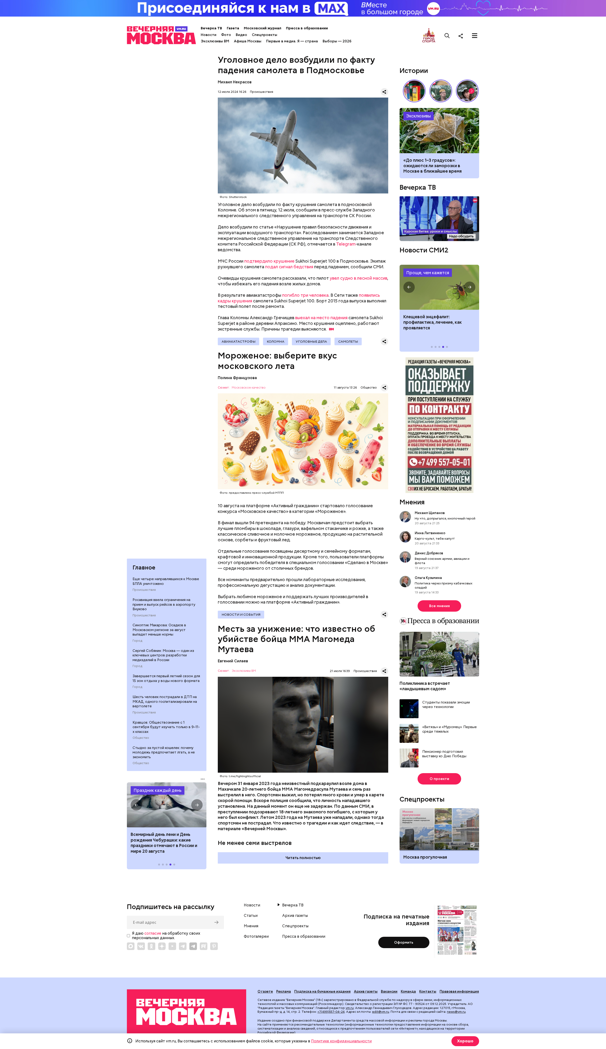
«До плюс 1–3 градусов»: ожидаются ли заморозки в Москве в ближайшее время (432, 165)
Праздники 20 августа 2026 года (166, 804)
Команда (408, 991)
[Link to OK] (151, 946)
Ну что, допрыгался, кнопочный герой (445, 518)
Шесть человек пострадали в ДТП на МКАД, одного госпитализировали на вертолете (165, 701)
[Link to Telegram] (183, 946)
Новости (208, 34)
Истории (414, 70)
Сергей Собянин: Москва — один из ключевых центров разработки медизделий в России (163, 655)
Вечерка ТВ (211, 28)
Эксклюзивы (418, 116)
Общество (141, 738)
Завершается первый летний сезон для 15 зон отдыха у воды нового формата (166, 678)
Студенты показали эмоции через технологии (446, 704)
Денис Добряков (429, 553)
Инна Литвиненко (430, 533)
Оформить (403, 942)
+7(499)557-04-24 (331, 1012)
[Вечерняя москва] (186, 1012)
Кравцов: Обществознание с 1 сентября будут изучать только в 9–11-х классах (166, 727)
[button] (136, 805)
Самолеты (348, 341)
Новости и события (241, 614)
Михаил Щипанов (430, 513)
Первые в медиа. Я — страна (292, 41)
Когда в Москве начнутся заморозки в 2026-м (439, 130)
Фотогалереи (256, 936)
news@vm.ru (456, 1012)
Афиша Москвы (247, 41)
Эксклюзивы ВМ (215, 41)
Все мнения (439, 606)
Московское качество (249, 388)
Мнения (412, 502)
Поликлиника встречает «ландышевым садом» (425, 686)
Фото (226, 34)
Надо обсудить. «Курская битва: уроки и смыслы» (439, 218)
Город (137, 641)
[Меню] (474, 35)
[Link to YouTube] (172, 946)
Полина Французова (237, 377)
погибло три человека (305, 295)
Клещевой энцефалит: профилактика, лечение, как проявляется (439, 287)
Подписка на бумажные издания (322, 991)
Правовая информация (459, 991)
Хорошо (465, 1041)
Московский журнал (262, 28)
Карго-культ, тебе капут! (434, 538)
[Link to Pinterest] (214, 946)
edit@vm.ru (380, 1012)
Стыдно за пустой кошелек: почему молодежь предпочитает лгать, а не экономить (164, 752)
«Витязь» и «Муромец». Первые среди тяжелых (449, 729)
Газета (233, 28)
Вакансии (389, 991)
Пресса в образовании (307, 28)
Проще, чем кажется (427, 272)
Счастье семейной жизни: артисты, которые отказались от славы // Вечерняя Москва (467, 91)
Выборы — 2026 (337, 41)
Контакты (427, 991)
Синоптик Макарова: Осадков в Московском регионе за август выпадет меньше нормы (159, 630)
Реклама (283, 991)
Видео (241, 34)
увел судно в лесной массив (358, 278)
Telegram (346, 244)
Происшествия (144, 590)
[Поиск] (447, 35)
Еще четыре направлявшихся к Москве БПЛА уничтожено (166, 581)
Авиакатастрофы (238, 341)
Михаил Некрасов (235, 82)
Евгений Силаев (233, 661)
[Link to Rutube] (203, 946)
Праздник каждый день (158, 790)
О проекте (439, 778)
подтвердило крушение (269, 261)
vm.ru (350, 1008)
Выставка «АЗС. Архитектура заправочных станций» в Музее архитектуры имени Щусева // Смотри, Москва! (414, 91)
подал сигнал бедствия (289, 267)
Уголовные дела (311, 341)
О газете (265, 991)
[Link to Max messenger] (130, 946)
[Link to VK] (141, 946)
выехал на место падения (321, 318)
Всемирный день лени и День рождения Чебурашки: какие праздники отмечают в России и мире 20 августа (164, 843)
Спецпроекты (264, 34)
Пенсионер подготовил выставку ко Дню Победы (444, 754)
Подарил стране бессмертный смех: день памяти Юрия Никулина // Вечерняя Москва (440, 91)
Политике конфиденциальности (341, 1041)
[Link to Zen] (162, 946)
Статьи (251, 916)
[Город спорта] (429, 35)
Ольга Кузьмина (429, 578)
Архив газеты (295, 916)
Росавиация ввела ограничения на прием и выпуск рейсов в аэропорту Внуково (164, 604)
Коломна (275, 341)
